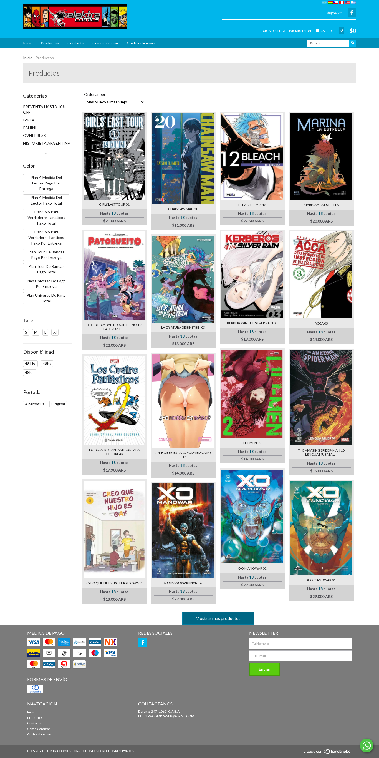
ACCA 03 (321, 323)
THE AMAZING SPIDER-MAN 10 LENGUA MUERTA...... (321, 452)
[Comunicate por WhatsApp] (366, 745)
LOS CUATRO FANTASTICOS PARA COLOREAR (114, 452)
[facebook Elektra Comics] (142, 642)
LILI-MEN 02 (252, 443)
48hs (47, 363)
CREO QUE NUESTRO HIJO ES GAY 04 (114, 583)
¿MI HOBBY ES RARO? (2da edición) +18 (183, 454)
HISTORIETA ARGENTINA (46, 143)
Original (58, 404)
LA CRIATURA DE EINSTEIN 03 (183, 327)
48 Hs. (30, 363)
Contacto (75, 43)
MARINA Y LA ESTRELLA (321, 205)
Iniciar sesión (300, 31)
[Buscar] (352, 43)
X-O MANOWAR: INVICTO (183, 582)
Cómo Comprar (105, 43)
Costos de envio (141, 43)
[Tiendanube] (327, 753)
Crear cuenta (274, 31)
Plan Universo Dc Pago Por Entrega (46, 283)
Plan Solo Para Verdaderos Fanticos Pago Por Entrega (46, 237)
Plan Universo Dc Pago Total (46, 298)
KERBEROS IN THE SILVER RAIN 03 (252, 323)
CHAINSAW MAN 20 (183, 209)
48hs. (29, 372)
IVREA (29, 120)
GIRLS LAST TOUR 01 (114, 204)
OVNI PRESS (34, 135)
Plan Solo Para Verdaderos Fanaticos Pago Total (46, 217)
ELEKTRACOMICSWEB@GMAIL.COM (166, 716)
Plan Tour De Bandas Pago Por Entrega (46, 255)
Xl (55, 332)
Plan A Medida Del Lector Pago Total (46, 200)
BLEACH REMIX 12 (252, 205)
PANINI (29, 127)
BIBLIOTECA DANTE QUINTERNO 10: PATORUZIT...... (114, 327)
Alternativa (34, 404)
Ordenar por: (95, 94)
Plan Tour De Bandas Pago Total (46, 269)
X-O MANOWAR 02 (252, 568)
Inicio (27, 43)
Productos (50, 43)
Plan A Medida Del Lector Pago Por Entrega (46, 183)
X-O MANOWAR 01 (321, 580)
